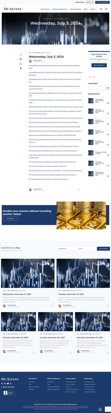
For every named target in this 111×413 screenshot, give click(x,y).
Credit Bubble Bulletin (90, 392)
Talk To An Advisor (70, 392)
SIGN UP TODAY (103, 248)
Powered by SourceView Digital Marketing (65, 404)
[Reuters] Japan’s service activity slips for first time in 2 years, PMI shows (53, 122)
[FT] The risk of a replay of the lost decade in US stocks (47, 166)
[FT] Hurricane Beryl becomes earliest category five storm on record (52, 175)
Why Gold (68, 386)
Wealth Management (59, 9)
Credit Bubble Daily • (38, 52)
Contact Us (32, 389)
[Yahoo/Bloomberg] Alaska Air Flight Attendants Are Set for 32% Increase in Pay (56, 107)
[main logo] (16, 9)
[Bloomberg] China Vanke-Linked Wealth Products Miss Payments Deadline (55, 131)
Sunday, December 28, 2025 (52, 338)
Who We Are (45, 9)
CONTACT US (89, 2)
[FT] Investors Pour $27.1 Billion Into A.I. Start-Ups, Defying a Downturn (53, 150)
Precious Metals (75, 9)
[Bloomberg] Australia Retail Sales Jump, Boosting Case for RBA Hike (52, 135)
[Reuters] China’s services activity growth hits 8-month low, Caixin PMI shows (55, 118)
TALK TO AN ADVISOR (102, 2)
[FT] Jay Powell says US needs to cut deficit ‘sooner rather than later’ (52, 162)
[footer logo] (10, 379)
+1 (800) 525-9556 (79, 2)
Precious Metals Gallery (72, 389)
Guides (92, 9)
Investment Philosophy (53, 386)
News (86, 9)
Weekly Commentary (89, 384)
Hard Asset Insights (34, 386)
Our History (32, 381)
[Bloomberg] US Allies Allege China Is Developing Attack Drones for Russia (54, 126)
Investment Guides (89, 381)
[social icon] (2, 384)
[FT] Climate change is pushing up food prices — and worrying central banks (55, 170)
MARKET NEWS (48, 19)
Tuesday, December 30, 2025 (71, 294)
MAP (30, 384)
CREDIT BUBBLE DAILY (61, 19)
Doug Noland (37, 60)
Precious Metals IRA (71, 381)
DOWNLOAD (10, 218)
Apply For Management (53, 389)
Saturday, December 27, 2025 (90, 338)
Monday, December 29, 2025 (15, 338)
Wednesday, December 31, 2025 (17, 294)
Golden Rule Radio (89, 386)
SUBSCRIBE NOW (98, 65)
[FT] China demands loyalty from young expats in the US (48, 179)
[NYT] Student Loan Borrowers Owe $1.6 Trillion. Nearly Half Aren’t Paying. (54, 146)
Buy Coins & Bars (70, 384)
